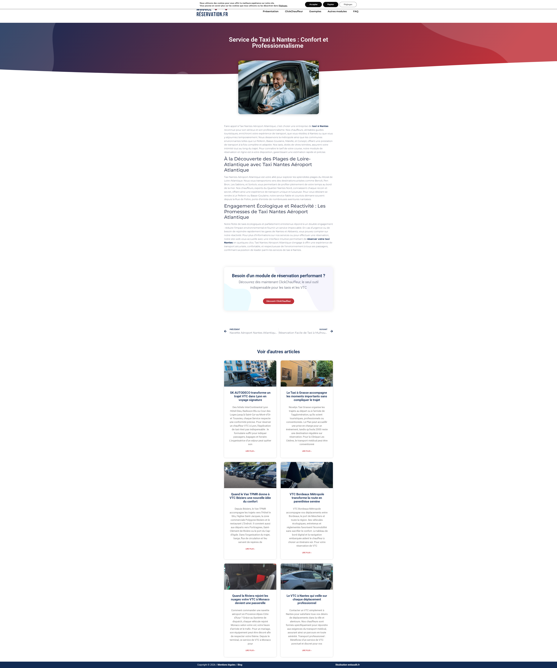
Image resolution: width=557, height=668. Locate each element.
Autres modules (337, 11)
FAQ (355, 11)
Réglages (283, 5)
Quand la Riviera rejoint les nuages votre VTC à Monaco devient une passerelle (250, 599)
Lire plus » (250, 451)
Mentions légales (226, 664)
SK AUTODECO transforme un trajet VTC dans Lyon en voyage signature (250, 396)
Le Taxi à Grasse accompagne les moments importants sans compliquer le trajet (306, 396)
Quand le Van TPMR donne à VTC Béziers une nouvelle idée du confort (250, 497)
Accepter (313, 4)
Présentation (270, 11)
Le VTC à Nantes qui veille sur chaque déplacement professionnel (307, 599)
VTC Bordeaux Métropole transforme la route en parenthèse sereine (307, 497)
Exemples (315, 11)
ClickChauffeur (294, 11)
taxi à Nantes (320, 126)
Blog (240, 664)
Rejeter (330, 4)
